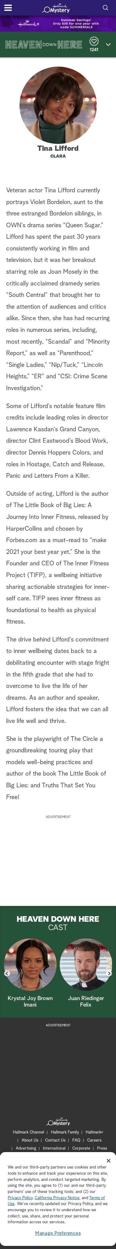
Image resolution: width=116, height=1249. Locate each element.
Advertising (26, 1149)
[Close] (108, 1161)
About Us (30, 1140)
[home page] (56, 8)
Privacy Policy (20, 1198)
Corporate (81, 1149)
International (54, 1149)
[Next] (109, 973)
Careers (94, 1140)
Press (102, 1149)
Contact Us (55, 1140)
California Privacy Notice (57, 1198)
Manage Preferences (58, 1233)
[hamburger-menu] (8, 7)
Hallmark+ (94, 1132)
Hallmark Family (65, 1132)
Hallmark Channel (28, 1132)
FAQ (76, 1140)
